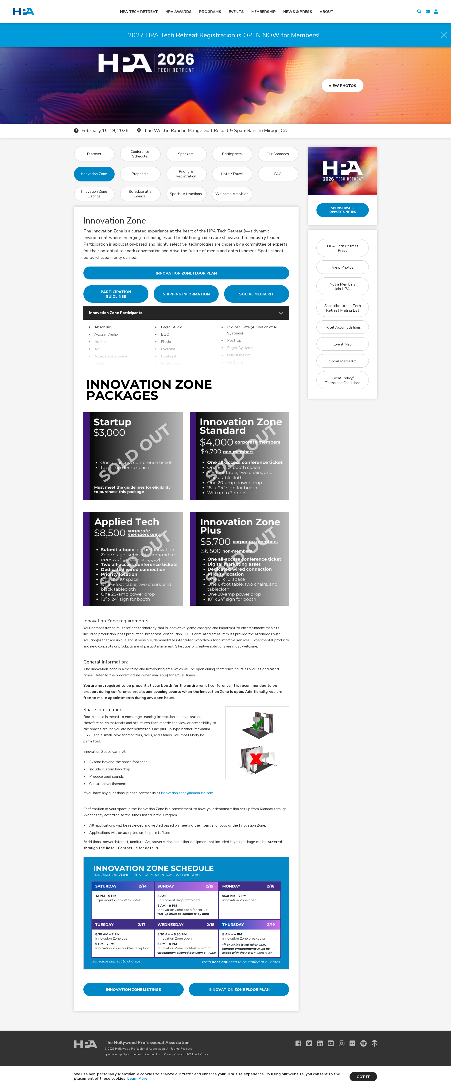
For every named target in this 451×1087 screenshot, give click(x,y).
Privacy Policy (173, 1054)
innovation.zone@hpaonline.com (187, 793)
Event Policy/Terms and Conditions (343, 380)
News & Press (297, 11)
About (327, 11)
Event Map (343, 344)
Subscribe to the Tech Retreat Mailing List (342, 308)
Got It (363, 1076)
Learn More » (138, 1078)
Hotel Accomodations (342, 327)
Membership (263, 11)
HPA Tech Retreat (139, 11)
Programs (210, 11)
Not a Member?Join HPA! (343, 286)
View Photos (342, 85)
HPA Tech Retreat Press (342, 248)
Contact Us (152, 1054)
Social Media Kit (256, 294)
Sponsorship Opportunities (342, 210)
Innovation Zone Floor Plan (186, 273)
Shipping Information (186, 294)
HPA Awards (178, 11)
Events (236, 11)
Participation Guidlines (116, 294)
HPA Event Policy (197, 1054)
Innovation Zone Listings (133, 989)
